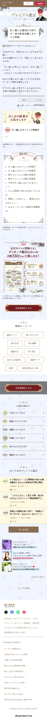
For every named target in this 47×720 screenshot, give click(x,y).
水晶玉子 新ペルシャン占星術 (16, 654)
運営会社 (36, 623)
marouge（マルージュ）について (17, 618)
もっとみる (24, 529)
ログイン (28, 3)
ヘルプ (35, 618)
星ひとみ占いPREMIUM (13, 671)
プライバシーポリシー (13, 623)
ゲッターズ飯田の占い (13, 649)
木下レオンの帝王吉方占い (14, 677)
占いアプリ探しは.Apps (13, 694)
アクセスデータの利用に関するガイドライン (21, 628)
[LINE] (18, 612)
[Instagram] (24, 612)
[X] (6, 612)
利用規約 (27, 623)
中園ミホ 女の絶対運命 (13, 660)
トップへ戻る (24, 588)
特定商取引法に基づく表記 (14, 632)
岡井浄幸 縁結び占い (12, 688)
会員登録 (39, 3)
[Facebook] (12, 612)
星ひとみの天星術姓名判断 (14, 666)
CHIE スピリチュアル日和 (14, 683)
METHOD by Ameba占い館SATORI (18, 700)
